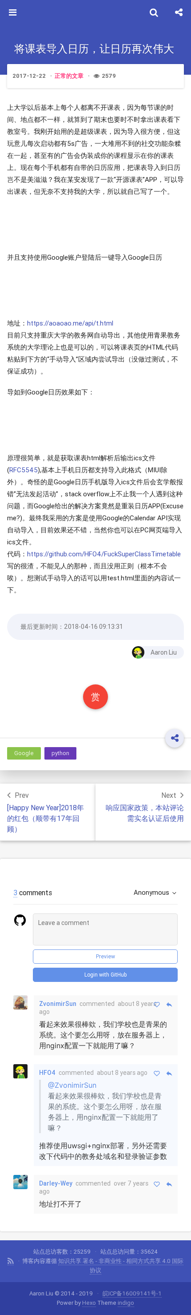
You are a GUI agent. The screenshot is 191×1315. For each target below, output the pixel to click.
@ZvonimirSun (72, 1085)
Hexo (89, 1303)
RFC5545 (23, 470)
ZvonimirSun (57, 1004)
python (60, 753)
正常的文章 (69, 76)
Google (24, 753)
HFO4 (47, 1073)
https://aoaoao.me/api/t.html (70, 323)
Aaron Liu (164, 652)
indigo (126, 1303)
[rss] (11, 1261)
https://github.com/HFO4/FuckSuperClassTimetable (104, 554)
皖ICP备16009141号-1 (132, 1293)
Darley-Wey (55, 1183)
